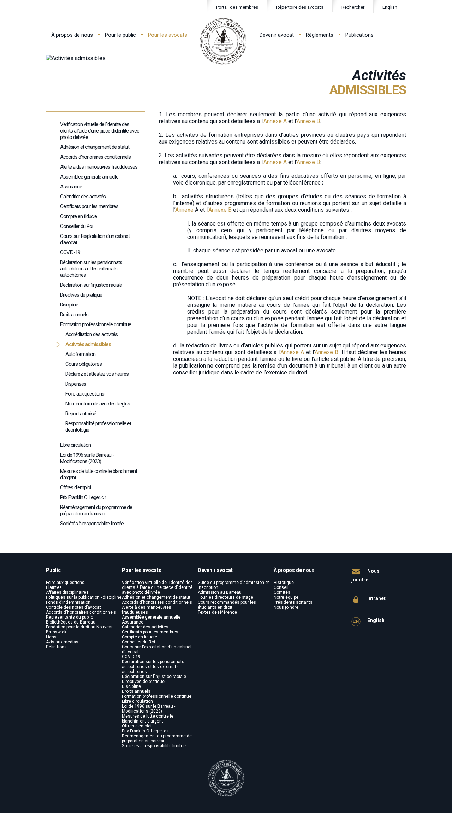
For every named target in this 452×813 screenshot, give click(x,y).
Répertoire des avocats (299, 7)
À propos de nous (72, 35)
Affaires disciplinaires (67, 592)
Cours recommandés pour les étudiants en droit (227, 605)
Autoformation (80, 354)
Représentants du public (69, 617)
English (389, 7)
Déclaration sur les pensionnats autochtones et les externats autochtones (91, 268)
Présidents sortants (293, 602)
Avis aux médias (62, 641)
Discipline (69, 305)
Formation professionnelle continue (95, 324)
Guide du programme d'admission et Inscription (233, 585)
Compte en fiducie (78, 216)
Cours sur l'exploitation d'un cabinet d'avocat (95, 239)
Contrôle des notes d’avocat (73, 607)
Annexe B (308, 121)
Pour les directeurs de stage (225, 597)
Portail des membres (237, 7)
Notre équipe (286, 597)
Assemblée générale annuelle (89, 177)
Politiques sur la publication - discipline (83, 597)
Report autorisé (80, 413)
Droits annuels (74, 314)
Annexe (185, 209)
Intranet (376, 598)
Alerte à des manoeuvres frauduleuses (98, 167)
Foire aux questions (84, 394)
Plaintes (54, 587)
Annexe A (275, 121)
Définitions (56, 646)
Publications (359, 35)
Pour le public (120, 35)
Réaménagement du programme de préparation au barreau (96, 510)
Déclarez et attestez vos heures (97, 374)
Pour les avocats (167, 35)
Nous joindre (286, 607)
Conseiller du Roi (76, 226)
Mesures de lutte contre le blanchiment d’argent (98, 474)
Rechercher (352, 7)
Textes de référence (217, 612)
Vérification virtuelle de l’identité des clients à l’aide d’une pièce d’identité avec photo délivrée (99, 130)
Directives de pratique (81, 295)
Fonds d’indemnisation (68, 602)
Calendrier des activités (83, 196)
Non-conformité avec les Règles (97, 403)
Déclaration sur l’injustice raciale (91, 285)
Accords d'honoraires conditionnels (95, 157)
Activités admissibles (88, 344)
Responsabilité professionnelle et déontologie (98, 426)
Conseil (281, 587)
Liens (51, 636)
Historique (284, 582)
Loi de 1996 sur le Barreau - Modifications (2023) (87, 458)
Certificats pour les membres (89, 206)
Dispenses (75, 384)
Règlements (319, 35)
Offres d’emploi (75, 487)
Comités (282, 592)
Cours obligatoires (83, 364)
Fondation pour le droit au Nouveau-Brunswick (80, 629)
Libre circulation (137, 701)
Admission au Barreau (220, 592)
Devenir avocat (277, 35)
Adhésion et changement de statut (94, 147)
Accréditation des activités (91, 334)
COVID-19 (70, 252)
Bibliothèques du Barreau (70, 622)
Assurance (71, 186)
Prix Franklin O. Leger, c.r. (83, 497)
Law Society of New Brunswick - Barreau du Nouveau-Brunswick (223, 41)
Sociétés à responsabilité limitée (92, 523)
